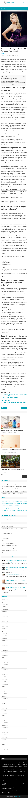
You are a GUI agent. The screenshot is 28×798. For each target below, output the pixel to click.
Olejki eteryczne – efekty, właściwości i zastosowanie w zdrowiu (12, 470)
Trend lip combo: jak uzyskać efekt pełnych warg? (12, 488)
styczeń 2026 (5, 616)
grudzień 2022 (5, 664)
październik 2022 (5, 669)
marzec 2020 (4, 744)
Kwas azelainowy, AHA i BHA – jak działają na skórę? (12, 430)
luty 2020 (4, 747)
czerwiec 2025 (5, 633)
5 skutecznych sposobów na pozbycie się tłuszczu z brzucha (14, 508)
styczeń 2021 (5, 720)
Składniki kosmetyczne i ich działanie (9, 550)
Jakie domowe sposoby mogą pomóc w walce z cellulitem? (13, 84)
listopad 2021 (5, 696)
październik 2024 (5, 643)
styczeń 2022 (5, 691)
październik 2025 (5, 623)
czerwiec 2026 (5, 604)
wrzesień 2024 (5, 645)
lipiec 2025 (4, 631)
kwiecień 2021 (5, 713)
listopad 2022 (5, 667)
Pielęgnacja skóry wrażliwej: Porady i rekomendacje (4, 407)
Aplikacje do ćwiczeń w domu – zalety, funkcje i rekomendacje (14, 501)
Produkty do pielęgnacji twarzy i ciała (9, 545)
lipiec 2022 (4, 676)
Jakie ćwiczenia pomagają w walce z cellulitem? (11, 81)
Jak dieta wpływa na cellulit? (7, 79)
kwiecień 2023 (5, 660)
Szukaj (2, 474)
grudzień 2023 (5, 655)
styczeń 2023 (5, 662)
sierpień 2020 (5, 732)
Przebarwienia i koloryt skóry (8, 548)
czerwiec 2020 (5, 737)
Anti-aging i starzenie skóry (7, 526)
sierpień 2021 (5, 703)
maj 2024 (4, 647)
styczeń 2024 (5, 652)
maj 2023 (4, 657)
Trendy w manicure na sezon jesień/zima (14, 574)
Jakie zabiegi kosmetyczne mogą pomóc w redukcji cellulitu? (13, 82)
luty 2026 (4, 614)
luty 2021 (4, 717)
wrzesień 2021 (5, 701)
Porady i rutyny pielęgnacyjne (8, 543)
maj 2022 (4, 681)
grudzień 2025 (5, 618)
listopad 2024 (5, 640)
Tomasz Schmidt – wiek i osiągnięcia (10, 397)
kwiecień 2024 (5, 650)
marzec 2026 (4, 611)
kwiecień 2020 (5, 742)
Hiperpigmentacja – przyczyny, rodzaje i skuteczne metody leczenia (13, 450)
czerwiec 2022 (5, 679)
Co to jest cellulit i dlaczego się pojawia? (9, 78)
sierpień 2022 (5, 674)
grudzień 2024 (5, 638)
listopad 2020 (5, 725)
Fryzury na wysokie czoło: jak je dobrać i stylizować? (12, 493)
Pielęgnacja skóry (5, 538)
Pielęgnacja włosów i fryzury (8, 540)
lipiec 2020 (4, 734)
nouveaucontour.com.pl (13, 55)
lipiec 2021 (4, 705)
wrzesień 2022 (5, 672)
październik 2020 (5, 727)
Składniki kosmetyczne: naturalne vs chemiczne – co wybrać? (14, 766)
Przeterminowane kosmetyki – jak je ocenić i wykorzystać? (14, 762)
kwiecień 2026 (5, 609)
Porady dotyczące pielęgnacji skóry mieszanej (24, 407)
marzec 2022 (4, 686)
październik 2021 (5, 698)
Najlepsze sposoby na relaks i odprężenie (10, 505)
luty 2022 (4, 689)
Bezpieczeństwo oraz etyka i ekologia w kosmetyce (12, 528)
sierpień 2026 (5, 599)
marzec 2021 (4, 715)
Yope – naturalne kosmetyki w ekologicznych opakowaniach (14, 491)
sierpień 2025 (5, 628)
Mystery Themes (18, 796)
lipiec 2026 (4, 602)
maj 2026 (4, 606)
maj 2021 (4, 710)
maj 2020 (4, 739)
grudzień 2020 (5, 722)
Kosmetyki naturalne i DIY (7, 533)
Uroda (2, 53)
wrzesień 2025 (5, 626)
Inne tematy (4, 531)
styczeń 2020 (5, 749)
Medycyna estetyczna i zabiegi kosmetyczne (11, 536)
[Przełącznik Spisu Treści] (23, 77)
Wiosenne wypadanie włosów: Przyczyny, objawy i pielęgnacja (14, 486)
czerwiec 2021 (5, 708)
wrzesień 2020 (5, 730)
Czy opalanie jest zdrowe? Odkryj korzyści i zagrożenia (13, 484)
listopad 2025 (5, 621)
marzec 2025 (4, 635)
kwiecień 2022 (5, 684)
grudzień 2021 (5, 693)
